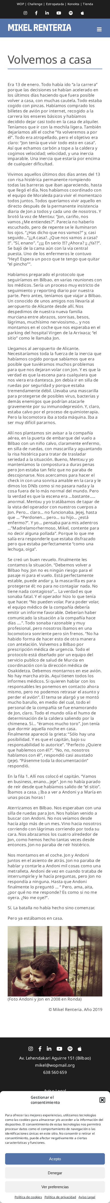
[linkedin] (49, 1048)
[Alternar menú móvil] (99, 29)
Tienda (88, 4)
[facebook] (40, 1048)
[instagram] (30, 1048)
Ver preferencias (55, 1187)
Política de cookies (28, 1197)
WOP (21, 4)
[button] (102, 1100)
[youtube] (59, 1048)
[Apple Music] (80, 1048)
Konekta (74, 4)
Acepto (55, 1159)
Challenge (35, 4)
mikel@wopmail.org (55, 1065)
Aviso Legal (87, 1197)
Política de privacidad (60, 1197)
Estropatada (55, 4)
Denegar (55, 1173)
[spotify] (70, 1048)
